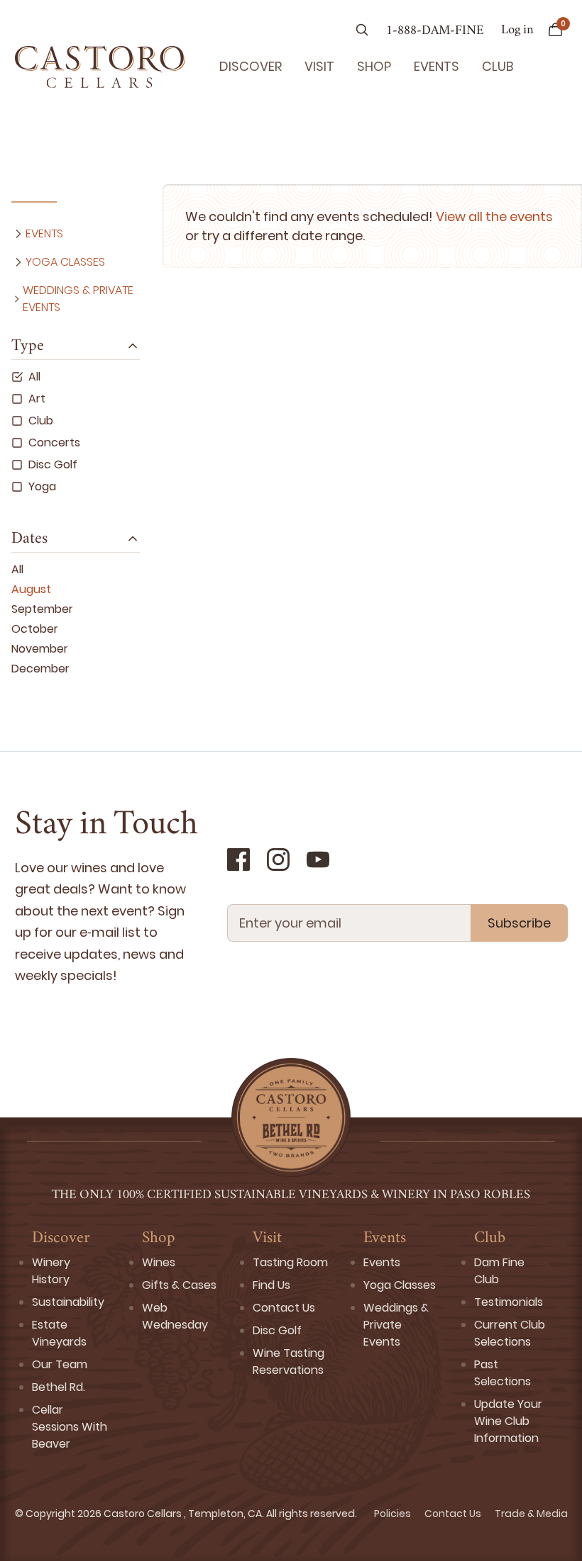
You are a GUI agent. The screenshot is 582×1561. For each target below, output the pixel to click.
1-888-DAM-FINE (435, 31)
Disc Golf (52, 464)
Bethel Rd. (58, 1387)
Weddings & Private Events (78, 298)
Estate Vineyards (59, 1333)
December (40, 668)
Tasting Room (290, 1262)
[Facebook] (238, 859)
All (34, 376)
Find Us (271, 1285)
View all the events (494, 216)
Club (497, 66)
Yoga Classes (65, 262)
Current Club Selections (509, 1333)
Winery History (51, 1270)
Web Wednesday (175, 1316)
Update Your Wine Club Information (508, 1421)
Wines (158, 1262)
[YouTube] (318, 859)
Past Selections (502, 1373)
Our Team (59, 1364)
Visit (319, 66)
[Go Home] (100, 66)
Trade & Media (531, 1513)
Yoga (42, 486)
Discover (250, 66)
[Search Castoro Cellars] (362, 31)
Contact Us (284, 1308)
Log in (517, 30)
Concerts (54, 442)
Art (36, 398)
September (42, 609)
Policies (393, 1513)
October (34, 629)
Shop (374, 66)
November (39, 649)
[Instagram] (278, 859)
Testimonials (508, 1302)
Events (436, 66)
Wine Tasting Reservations (288, 1361)
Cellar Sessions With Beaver (69, 1427)
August (31, 589)
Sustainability (68, 1302)
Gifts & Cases (179, 1285)
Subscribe (519, 923)
